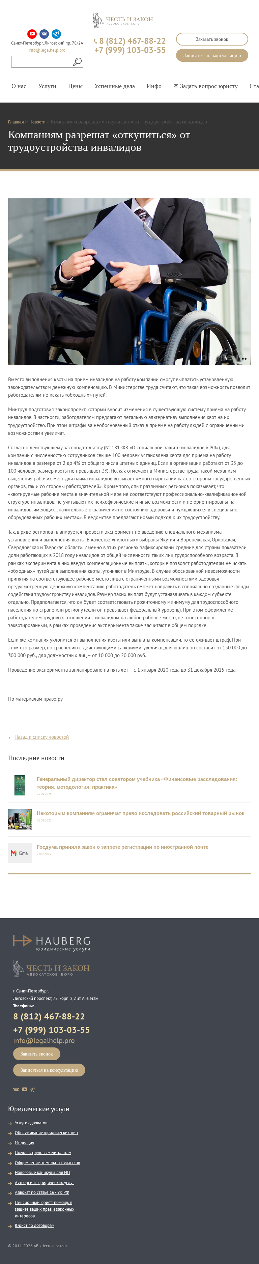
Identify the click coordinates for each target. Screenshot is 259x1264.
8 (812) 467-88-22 (49, 1016)
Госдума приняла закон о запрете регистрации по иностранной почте (122, 847)
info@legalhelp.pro (47, 50)
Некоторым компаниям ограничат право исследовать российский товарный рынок (140, 813)
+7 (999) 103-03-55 (51, 1030)
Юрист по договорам (34, 1225)
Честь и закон (51, 968)
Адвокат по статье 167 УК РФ (42, 1192)
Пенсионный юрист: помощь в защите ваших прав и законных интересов (45, 1209)
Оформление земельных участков (47, 1162)
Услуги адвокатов (31, 1123)
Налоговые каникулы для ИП (42, 1172)
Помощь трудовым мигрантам (43, 1152)
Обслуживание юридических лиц (46, 1132)
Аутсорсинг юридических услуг (44, 1182)
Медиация (24, 1143)
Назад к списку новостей (42, 737)
